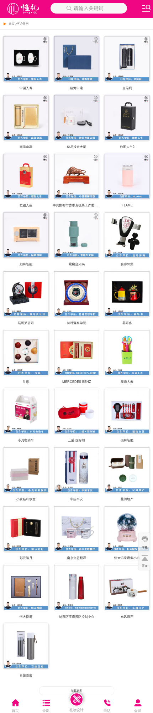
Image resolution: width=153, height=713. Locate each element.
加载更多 (76, 690)
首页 (12, 23)
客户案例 (22, 23)
